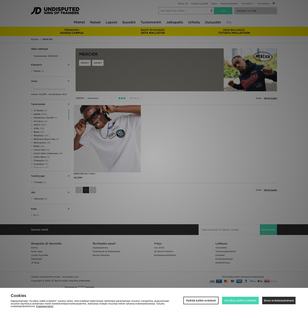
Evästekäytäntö (44, 306)
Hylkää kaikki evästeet (201, 300)
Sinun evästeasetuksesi (279, 300)
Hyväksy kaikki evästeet (240, 300)
